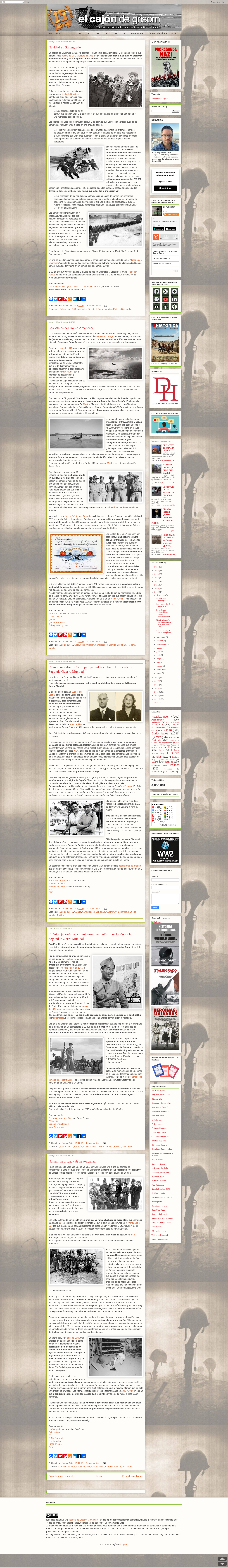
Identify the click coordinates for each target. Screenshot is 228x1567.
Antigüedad (79, 645)
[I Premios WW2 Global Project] (165, 862)
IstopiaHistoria (157, 1160)
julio (158, 651)
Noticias (169, 762)
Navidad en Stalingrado (65, 47)
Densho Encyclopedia (59, 1124)
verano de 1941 (65, 348)
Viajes (171, 772)
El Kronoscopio (157, 1124)
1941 (88, 33)
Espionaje (121, 645)
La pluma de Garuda (160, 1172)
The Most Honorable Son (60, 1118)
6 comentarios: (93, 1463)
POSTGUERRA (137, 33)
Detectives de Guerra (160, 1111)
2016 (156, 685)
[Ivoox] (174, 309)
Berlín (132, 1235)
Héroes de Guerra (159, 1145)
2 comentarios (167, 483)
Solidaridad (126, 309)
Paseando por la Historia (161, 1197)
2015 (156, 688)
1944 (115, 33)
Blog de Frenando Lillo (160, 1095)
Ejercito (91, 309)
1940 (79, 33)
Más (174, 460)
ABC (51, 1447)
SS (98, 1241)
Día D (68, 710)
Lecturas (175, 757)
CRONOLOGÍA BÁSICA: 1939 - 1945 (163, 33)
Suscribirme (165, 188)
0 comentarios (167, 460)
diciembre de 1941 (74, 968)
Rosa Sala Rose (158, 1210)
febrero (160, 669)
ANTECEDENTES (56, 33)
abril (159, 662)
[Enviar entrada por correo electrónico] (105, 306)
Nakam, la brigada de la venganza (72, 1161)
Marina (154, 762)
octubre (160, 641)
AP (50, 1435)
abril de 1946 (73, 1338)
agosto (160, 648)
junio (159, 655)
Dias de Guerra (157, 1116)
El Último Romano (159, 1128)
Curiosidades (80, 309)
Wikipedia (53, 1121)
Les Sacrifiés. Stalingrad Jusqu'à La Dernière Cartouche (75, 286)
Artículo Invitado (172, 722)
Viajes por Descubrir (159, 1235)
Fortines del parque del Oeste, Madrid (169, 468)
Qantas (52, 619)
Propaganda (167, 769)
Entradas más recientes (62, 1476)
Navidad (55, 67)
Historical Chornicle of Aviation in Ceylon (68, 613)
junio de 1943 (105, 463)
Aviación (90, 645)
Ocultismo (155, 765)
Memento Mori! (157, 1176)
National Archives (57, 883)
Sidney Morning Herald (59, 625)
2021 (156, 585)
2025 (156, 570)
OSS (76, 751)
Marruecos (59, 1018)
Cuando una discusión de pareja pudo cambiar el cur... (163, 613)
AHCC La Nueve (158, 1090)
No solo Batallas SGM (160, 1189)
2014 (156, 692)
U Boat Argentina (158, 1231)
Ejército (172, 737)
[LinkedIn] (174, 302)
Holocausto (54, 1299)
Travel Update (55, 616)
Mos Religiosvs (157, 1185)
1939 (70, 33)
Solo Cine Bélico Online (161, 1222)
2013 (156, 695)
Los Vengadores (56, 1429)
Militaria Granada (158, 1181)
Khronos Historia (158, 1164)
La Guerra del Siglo (159, 1168)
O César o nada (158, 1193)
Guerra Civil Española (116, 912)
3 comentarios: (94, 306)
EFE (51, 892)
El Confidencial (56, 1438)
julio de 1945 (117, 599)
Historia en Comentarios (161, 1149)
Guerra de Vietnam (169, 745)
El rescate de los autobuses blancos (168, 491)
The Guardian (55, 1441)
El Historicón (156, 1120)
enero (159, 673)
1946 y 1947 (127, 1391)
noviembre (161, 637)
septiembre (162, 644)
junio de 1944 (76, 724)
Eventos (173, 740)
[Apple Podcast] (165, 309)
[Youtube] (165, 302)
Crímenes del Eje (84, 1466)
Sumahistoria (156, 1227)
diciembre (161, 595)
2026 (156, 567)
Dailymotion (54, 1432)
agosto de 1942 (69, 56)
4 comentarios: (93, 1143)
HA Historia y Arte (158, 1141)
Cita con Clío (156, 1099)
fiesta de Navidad (70, 94)
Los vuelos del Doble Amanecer (71, 327)
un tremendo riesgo (104, 336)
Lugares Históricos (165, 759)
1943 (106, 33)
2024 (156, 574)
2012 (156, 699)
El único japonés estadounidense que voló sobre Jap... (163, 623)
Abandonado (157, 720)
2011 (156, 703)
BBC (51, 889)
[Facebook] (156, 294)
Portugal (128, 786)
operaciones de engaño (130, 866)
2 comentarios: (94, 641)
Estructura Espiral (158, 1132)
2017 (156, 681)
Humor (161, 750)
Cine (173, 725)
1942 (97, 33)
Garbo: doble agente (58, 880)
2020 (156, 588)
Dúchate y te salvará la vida (168, 448)
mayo (159, 659)
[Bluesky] (156, 309)
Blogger (123, 1544)
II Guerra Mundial (104, 309)
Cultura (77, 912)
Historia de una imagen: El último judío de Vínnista (169, 540)
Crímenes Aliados (66, 1466)
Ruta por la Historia (159, 1214)
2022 (156, 581)
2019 (156, 592)
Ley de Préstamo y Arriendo (78, 516)
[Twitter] (165, 294)
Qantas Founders (57, 622)
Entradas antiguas (132, 1476)
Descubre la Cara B (159, 1107)
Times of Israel (55, 1444)
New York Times (56, 1127)
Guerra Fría (156, 747)
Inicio (99, 1476)
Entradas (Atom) (102, 1486)
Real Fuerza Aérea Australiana (123, 507)
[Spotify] (156, 302)
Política (116, 309)
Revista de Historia (159, 1206)
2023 (156, 578)
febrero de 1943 (85, 56)
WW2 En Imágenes (159, 1239)
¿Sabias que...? (65, 309)
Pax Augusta (156, 1202)
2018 (156, 678)
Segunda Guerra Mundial (162, 1218)
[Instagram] (174, 294)
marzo (159, 666)
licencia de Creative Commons (83, 1520)
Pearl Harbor (67, 372)
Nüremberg (65, 1238)
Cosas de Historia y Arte (161, 1103)
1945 (124, 33)
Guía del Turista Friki (160, 1137)
